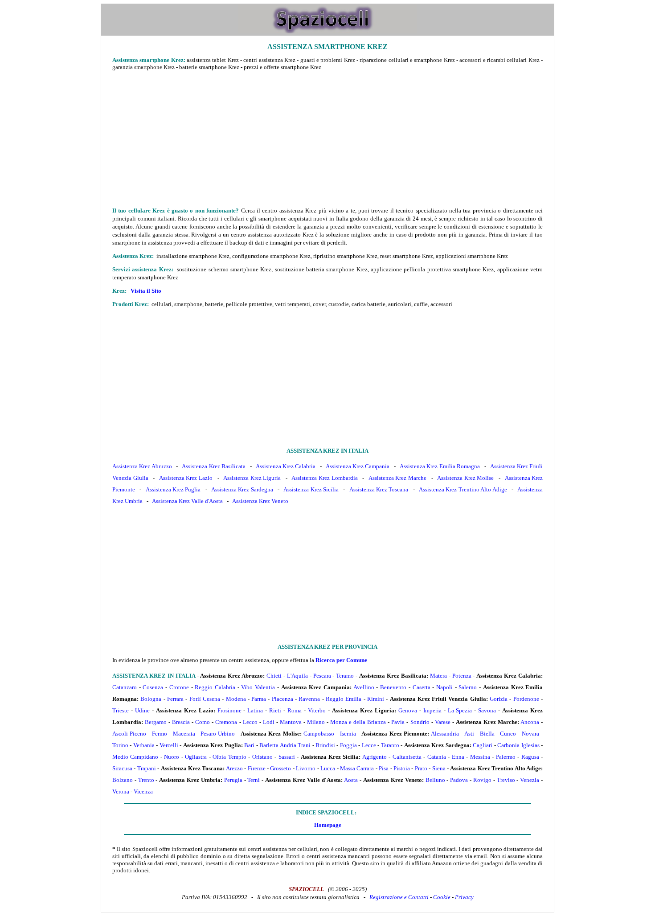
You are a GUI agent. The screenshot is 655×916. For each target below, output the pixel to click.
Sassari (286, 756)
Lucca (327, 768)
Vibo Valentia (258, 687)
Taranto (390, 745)
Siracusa (122, 768)
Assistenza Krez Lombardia (324, 477)
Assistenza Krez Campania (358, 466)
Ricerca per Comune (341, 660)
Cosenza (153, 687)
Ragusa (530, 756)
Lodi (268, 722)
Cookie (441, 897)
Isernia (348, 733)
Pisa (384, 768)
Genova (407, 710)
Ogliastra (196, 756)
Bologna (150, 698)
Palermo (506, 756)
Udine (142, 710)
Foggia (348, 745)
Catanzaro (124, 687)
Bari (249, 745)
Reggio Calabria (215, 687)
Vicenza (143, 791)
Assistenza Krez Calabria (286, 466)
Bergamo (156, 722)
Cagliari (482, 745)
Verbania (144, 745)
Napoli (444, 687)
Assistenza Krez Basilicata (214, 466)
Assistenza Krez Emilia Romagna (440, 466)
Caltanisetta (407, 756)
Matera (438, 675)
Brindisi (325, 745)
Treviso (506, 780)
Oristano (262, 756)
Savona (487, 710)
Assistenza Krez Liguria (252, 477)
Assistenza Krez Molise (465, 477)
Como (202, 722)
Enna (458, 756)
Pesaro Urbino (218, 733)
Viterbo (317, 710)
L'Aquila (297, 675)
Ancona (529, 722)
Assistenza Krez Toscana (379, 489)
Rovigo (482, 780)
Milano (316, 722)
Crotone (179, 687)
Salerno (467, 687)
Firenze (257, 768)
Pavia (398, 722)
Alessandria (445, 733)
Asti (469, 733)
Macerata (184, 733)
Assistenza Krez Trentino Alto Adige (463, 489)
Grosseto (280, 768)
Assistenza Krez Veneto (260, 501)
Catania (436, 756)
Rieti (275, 710)
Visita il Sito (146, 290)
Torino (120, 745)
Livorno (305, 768)
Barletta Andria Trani (285, 745)
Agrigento (374, 756)
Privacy (464, 897)
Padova (459, 780)
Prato (421, 768)
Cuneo (508, 733)
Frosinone (229, 710)
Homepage (327, 825)
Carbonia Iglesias (518, 745)
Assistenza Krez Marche (397, 477)
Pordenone (526, 698)
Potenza (461, 675)
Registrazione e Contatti (399, 897)
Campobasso (318, 733)
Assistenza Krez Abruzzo (142, 466)
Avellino (363, 687)
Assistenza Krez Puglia (173, 489)
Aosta (351, 780)
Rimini (375, 698)
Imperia (432, 710)
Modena (236, 698)
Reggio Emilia (343, 698)
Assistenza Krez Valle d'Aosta (187, 501)
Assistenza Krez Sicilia (311, 489)
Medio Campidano (135, 756)
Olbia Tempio (229, 756)
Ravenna (309, 698)
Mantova (291, 722)
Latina (255, 710)
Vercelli (169, 745)
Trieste (120, 710)
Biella (487, 733)
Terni (253, 780)
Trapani (146, 768)
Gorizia (499, 698)
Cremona (226, 722)
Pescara (322, 675)
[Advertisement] (327, 138)
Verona (120, 791)
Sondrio (420, 722)
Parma (258, 698)
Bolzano (122, 780)
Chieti (274, 675)
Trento (146, 780)
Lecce (369, 745)
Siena (439, 768)
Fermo (159, 733)
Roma (294, 710)
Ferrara (175, 698)
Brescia (181, 722)
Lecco (250, 722)
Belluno (435, 780)
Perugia (233, 780)
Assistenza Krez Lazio (186, 477)
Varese (442, 722)
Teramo (345, 675)
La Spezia (460, 710)
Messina (480, 756)
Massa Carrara (357, 768)
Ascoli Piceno (129, 733)
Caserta (421, 687)
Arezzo (234, 768)
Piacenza (282, 698)
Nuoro (171, 756)
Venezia (529, 780)
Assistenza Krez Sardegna (242, 489)
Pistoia (401, 768)
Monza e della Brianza (358, 722)
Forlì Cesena (204, 698)
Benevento (393, 687)
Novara (530, 733)
